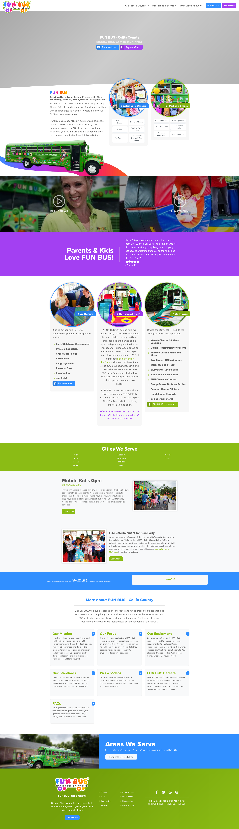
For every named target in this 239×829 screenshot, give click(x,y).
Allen (76, 454)
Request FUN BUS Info (121, 757)
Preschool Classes (120, 121)
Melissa (121, 461)
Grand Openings (178, 120)
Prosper (167, 454)
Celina (76, 461)
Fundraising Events (178, 126)
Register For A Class (136, 129)
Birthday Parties (161, 120)
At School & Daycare (136, 5)
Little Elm (122, 454)
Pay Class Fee (120, 138)
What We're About (189, 5)
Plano (121, 465)
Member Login (128, 805)
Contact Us (105, 800)
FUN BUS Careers (161, 673)
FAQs (57, 703)
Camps (120, 129)
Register (104, 805)
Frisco (75, 465)
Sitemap (104, 792)
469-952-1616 (213, 5)
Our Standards (64, 673)
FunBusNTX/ (169, 578)
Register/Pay (132, 47)
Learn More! (68, 511)
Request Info (229, 5)
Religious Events (178, 134)
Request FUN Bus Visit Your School (136, 138)
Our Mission (62, 633)
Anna (76, 458)
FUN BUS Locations (163, 404)
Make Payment (128, 796)
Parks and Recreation (161, 134)
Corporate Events (161, 126)
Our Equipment (159, 633)
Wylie (167, 458)
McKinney (121, 458)
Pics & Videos (110, 673)
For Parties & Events (163, 5)
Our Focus (108, 633)
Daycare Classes (136, 122)
